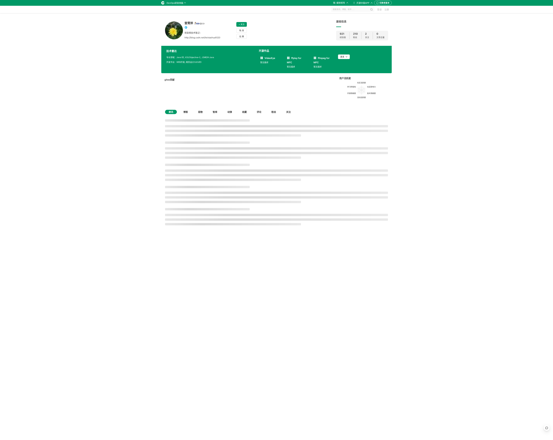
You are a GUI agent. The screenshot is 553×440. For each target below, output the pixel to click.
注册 (386, 9)
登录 (379, 9)
